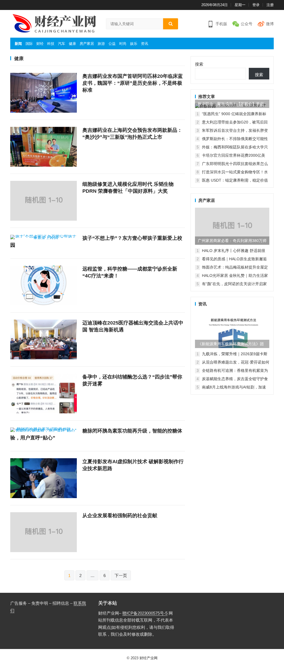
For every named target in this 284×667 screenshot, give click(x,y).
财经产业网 (149, 658)
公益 (112, 44)
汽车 (61, 44)
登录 (256, 5)
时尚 (122, 44)
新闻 (18, 44)
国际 (29, 44)
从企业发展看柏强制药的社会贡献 (119, 515)
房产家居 (87, 44)
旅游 (101, 44)
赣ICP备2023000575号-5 (145, 613)
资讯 (144, 44)
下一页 (121, 575)
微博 (270, 24)
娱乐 (133, 44)
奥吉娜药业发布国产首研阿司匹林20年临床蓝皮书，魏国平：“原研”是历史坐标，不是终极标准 (132, 83)
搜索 (199, 64)
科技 (50, 44)
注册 (270, 5)
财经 (40, 44)
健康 (72, 44)
